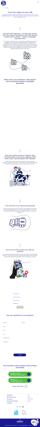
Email (4, 326)
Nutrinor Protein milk (11, 397)
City (4, 334)
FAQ (28, 395)
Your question (6, 341)
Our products (9, 399)
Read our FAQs (18, 386)
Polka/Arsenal (25, 425)
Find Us (29, 399)
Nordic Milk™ (10, 395)
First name (5, 322)
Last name (23, 322)
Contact (29, 397)
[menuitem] (30, 401)
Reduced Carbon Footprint (12, 401)
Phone (4, 330)
